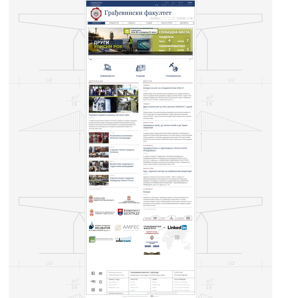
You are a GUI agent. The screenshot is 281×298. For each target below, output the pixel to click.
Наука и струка (166, 23)
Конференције (156, 284)
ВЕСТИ (172, 4)
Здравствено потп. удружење (182, 290)
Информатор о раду (114, 287)
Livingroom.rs (161, 293)
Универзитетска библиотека (181, 284)
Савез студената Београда (181, 287)
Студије (149, 23)
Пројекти (154, 282)
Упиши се (131, 23)
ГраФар (154, 287)
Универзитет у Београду (180, 282)
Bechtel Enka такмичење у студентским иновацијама (122, 165)
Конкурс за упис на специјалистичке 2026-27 (163, 88)
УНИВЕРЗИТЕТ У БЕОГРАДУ (96, 4)
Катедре (133, 282)
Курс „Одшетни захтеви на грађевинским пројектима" (167, 171)
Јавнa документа (113, 282)
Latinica (173, 2)
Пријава (190, 2)
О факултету (96, 23)
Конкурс (146, 192)
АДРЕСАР (180, 4)
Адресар (133, 290)
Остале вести (148, 145)
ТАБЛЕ (163, 218)
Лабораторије (134, 287)
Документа (184, 23)
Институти (133, 284)
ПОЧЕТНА (164, 4)
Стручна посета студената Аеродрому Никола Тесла (122, 179)
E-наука (154, 290)
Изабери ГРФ (114, 23)
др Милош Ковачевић (171, 293)
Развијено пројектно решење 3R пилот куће (109, 115)
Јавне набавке (112, 284)
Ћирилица (180, 2)
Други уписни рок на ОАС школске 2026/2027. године (167, 107)
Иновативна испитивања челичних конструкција (121, 137)
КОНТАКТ (189, 4)
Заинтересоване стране (116, 275)
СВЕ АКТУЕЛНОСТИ (96, 189)
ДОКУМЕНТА (180, 218)
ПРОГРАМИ (148, 218)
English (167, 2)
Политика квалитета (115, 272)
